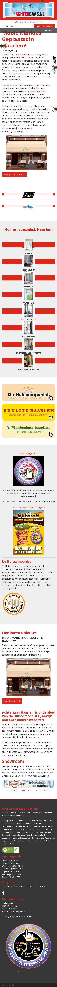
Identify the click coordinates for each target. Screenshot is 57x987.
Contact (14, 26)
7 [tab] (24, 790)
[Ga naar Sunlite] (28, 412)
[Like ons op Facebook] (3, 892)
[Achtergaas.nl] (28, 9)
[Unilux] (28, 207)
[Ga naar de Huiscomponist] (28, 392)
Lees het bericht (12, 701)
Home (5, 26)
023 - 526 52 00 (10, 908)
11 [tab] (35, 790)
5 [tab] (19, 790)
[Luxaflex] (54, 60)
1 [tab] (8, 790)
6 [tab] (22, 790)
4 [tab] (16, 790)
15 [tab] (45, 790)
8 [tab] (27, 790)
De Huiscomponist (35, 91)
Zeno (11, 984)
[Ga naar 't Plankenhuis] (28, 429)
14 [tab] (43, 790)
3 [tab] (14, 790)
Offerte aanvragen (44, 26)
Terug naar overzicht (14, 174)
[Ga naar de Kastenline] (28, 784)
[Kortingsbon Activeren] (28, 471)
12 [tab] (37, 790)
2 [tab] (11, 790)
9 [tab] (29, 790)
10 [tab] (32, 790)
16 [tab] (48, 790)
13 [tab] (40, 790)
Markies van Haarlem (16, 54)
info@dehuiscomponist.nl (15, 911)
